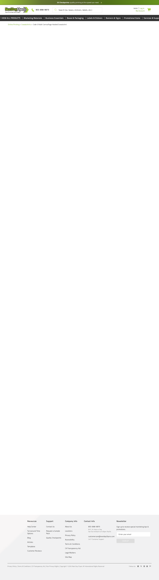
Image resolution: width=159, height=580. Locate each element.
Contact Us (50, 526)
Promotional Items (132, 18)
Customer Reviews (34, 551)
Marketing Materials (33, 18)
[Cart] (149, 10)
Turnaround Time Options (33, 532)
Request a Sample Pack (53, 532)
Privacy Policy (70, 535)
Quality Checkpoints (53, 538)
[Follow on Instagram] (144, 566)
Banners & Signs (113, 18)
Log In (142, 8)
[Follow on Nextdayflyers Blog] (150, 566)
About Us (68, 526)
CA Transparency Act (73, 548)
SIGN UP (125, 541)
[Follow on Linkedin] (147, 566)
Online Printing (13, 24)
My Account (140, 10)
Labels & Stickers (94, 18)
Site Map (68, 557)
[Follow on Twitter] (141, 566)
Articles (30, 542)
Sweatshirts (26, 24)
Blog (29, 538)
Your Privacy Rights (52, 566)
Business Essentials (54, 18)
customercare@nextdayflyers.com (101, 536)
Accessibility (69, 539)
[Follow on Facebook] (138, 566)
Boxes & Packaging (75, 18)
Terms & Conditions (72, 544)
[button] (56, 10)
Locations (68, 531)
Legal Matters (70, 552)
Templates (31, 546)
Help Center (31, 526)
